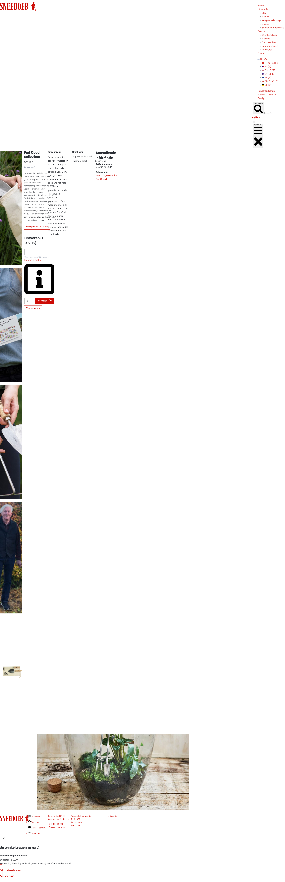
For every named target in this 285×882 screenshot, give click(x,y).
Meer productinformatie (37, 227)
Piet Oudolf (101, 179)
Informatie (263, 9)
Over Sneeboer (269, 35)
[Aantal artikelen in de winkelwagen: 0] (254, 122)
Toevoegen (42, 301)
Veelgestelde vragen (272, 20)
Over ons (262, 31)
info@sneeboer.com (56, 827)
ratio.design (113, 816)
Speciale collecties (267, 95)
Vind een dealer (33, 308)
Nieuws (265, 17)
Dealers (266, 24)
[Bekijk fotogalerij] (11, 728)
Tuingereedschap (266, 91)
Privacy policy (77, 822)
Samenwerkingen (270, 46)
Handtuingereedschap (107, 175)
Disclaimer (75, 825)
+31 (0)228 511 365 (55, 824)
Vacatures (267, 50)
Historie (266, 39)
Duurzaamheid (269, 42)
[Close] (3, 838)
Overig (261, 98)
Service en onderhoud (273, 28)
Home (261, 6)
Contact (262, 53)
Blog (264, 13)
